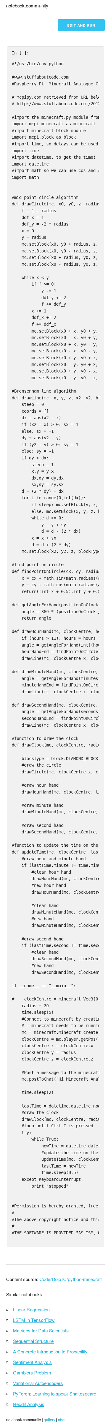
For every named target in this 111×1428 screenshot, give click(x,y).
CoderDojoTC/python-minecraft (70, 1279)
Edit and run (81, 25)
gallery (49, 1419)
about (63, 1419)
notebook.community (27, 5)
